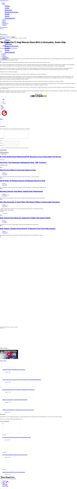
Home (3, 2)
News (3, 4)
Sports (7, 16)
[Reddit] (35, 96)
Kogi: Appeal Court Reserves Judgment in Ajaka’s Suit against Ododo (25, 218)
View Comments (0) (4, 152)
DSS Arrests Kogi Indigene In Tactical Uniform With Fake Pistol (14, 399)
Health (7, 14)
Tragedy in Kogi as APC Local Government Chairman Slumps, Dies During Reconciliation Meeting (21, 379)
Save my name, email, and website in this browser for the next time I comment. (15, 147)
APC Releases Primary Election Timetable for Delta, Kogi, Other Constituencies (18, 409)
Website (1, 145)
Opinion (4, 19)
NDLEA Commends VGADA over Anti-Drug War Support (13, 472)
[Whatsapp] (46, 96)
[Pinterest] (39, 96)
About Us (4, 22)
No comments (4, 174)
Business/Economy (12, 12)
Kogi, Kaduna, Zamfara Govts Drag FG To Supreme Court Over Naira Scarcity (28, 228)
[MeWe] (42, 96)
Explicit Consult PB (12, 478)
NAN (10, 64)
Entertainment (10, 18)
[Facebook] (31, 96)
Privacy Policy (5, 486)
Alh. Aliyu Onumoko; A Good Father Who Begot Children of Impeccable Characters (30, 202)
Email (1, 143)
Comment (2, 138)
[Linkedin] (37, 96)
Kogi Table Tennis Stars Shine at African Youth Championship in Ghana (16, 437)
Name (1, 140)
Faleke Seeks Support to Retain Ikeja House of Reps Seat (13, 369)
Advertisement (5, 23)
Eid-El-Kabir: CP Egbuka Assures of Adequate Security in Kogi (22, 181)
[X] (33, 96)
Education (8, 10)
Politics (7, 6)
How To (3, 21)
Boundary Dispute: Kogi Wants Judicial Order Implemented (21, 191)
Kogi (3, 101)
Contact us (4, 24)
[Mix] (44, 96)
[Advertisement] (38, 338)
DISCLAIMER (5, 484)
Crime (7, 8)
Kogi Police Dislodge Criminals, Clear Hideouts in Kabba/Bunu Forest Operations (18, 389)
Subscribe (2, 28)
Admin (4, 45)
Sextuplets (4, 103)
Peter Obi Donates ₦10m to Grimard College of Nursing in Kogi (14, 454)
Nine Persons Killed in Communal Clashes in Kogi (18, 170)
